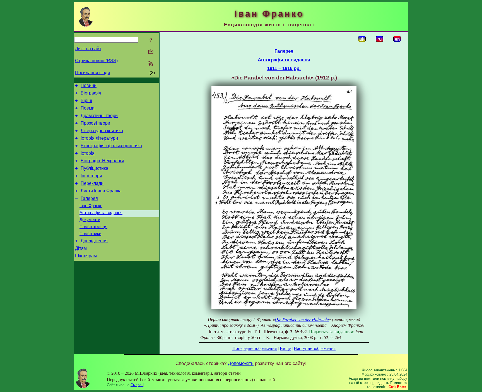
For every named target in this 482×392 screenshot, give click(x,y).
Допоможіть (241, 363)
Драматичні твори (99, 115)
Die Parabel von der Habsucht (302, 319)
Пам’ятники (90, 233)
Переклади (92, 183)
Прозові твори (95, 123)
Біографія (91, 93)
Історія (88, 153)
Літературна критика (102, 130)
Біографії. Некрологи (102, 160)
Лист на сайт (88, 48)
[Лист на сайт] (151, 52)
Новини (89, 85)
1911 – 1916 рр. (284, 68)
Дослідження (94, 240)
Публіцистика (94, 168)
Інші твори (91, 175)
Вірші (86, 100)
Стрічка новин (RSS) (96, 60)
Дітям (81, 248)
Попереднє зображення (254, 348)
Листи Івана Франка (101, 190)
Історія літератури (99, 138)
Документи (89, 219)
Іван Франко (90, 206)
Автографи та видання (100, 212)
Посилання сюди (92, 72)
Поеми (88, 108)
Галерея (89, 198)
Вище (285, 348)
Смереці (137, 385)
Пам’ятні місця (93, 226)
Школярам (86, 255)
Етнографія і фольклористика (111, 145)
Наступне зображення (315, 348)
